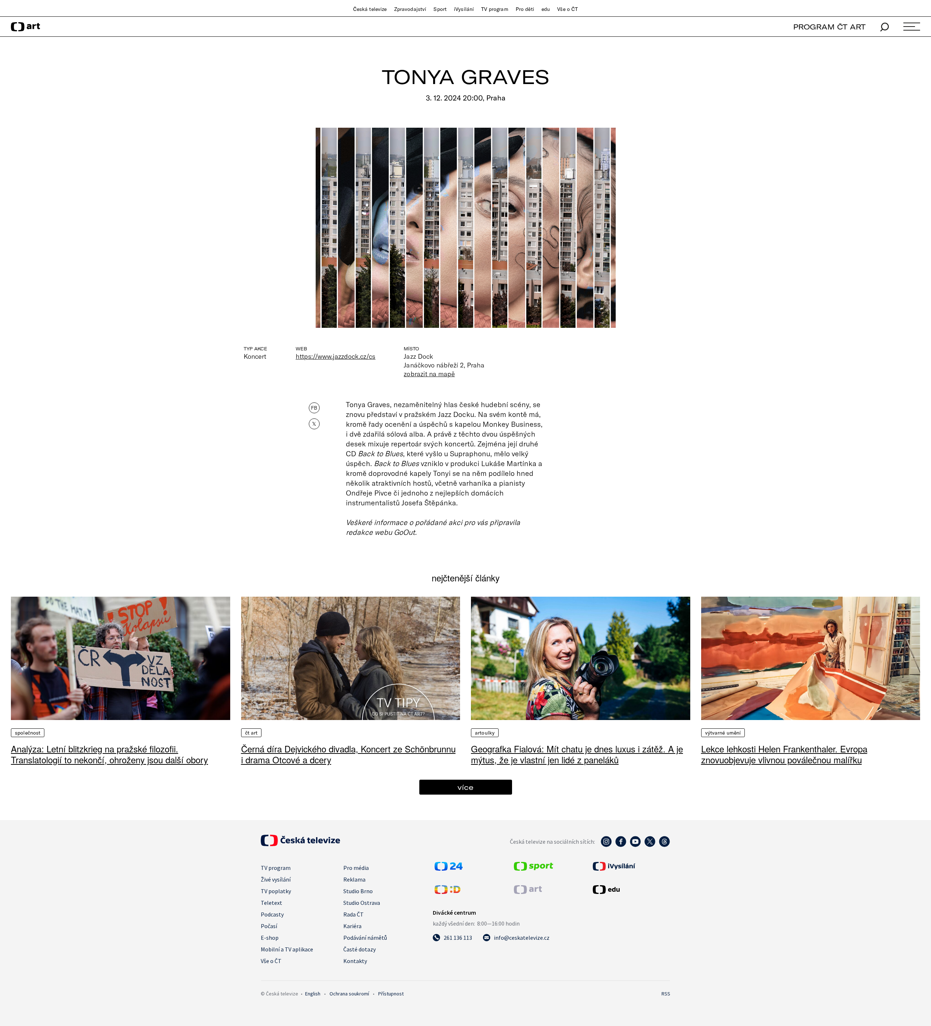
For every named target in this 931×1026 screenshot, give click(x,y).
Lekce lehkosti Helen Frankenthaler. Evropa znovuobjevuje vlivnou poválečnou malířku (784, 754)
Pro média (356, 867)
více (465, 787)
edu (546, 9)
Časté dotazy (359, 949)
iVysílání (464, 9)
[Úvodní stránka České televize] (300, 844)
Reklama (354, 879)
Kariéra (352, 926)
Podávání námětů (365, 937)
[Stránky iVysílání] (630, 866)
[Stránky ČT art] (528, 891)
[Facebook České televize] (621, 845)
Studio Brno (358, 891)
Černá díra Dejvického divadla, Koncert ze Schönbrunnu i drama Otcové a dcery (348, 754)
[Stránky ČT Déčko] (447, 891)
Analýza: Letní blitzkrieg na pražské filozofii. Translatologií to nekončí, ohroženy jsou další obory (109, 754)
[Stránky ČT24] (449, 868)
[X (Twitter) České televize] (650, 845)
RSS (666, 993)
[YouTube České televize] (635, 845)
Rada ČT (353, 914)
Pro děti (525, 9)
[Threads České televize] (664, 845)
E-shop (270, 937)
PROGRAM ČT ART (829, 26)
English (312, 993)
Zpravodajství (410, 9)
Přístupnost (391, 993)
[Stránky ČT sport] (533, 868)
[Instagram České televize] (606, 845)
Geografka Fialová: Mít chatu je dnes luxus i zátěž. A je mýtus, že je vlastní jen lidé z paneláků (577, 754)
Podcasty (272, 914)
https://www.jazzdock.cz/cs (335, 356)
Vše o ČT (567, 9)
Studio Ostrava (361, 902)
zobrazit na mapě (429, 374)
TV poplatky (276, 891)
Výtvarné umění (723, 732)
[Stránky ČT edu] (630, 889)
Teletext (271, 902)
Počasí (269, 926)
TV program (494, 9)
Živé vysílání (276, 879)
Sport (440, 9)
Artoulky (485, 732)
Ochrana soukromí (349, 993)
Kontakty (355, 961)
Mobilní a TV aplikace (287, 949)
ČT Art (251, 732)
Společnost (27, 732)
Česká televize (370, 9)
